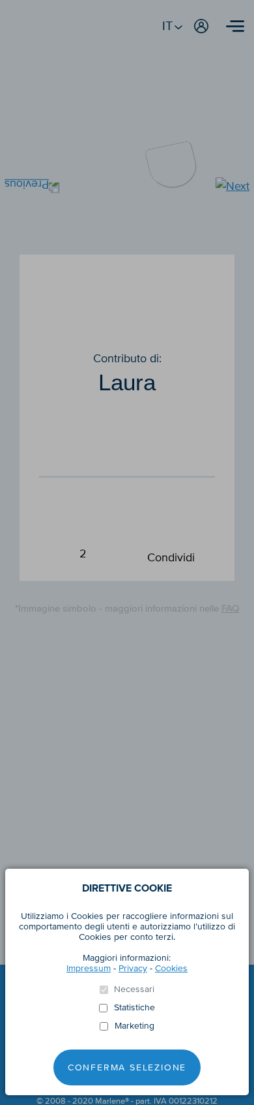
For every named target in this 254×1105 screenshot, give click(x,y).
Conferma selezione (127, 1067)
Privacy (133, 968)
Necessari (134, 989)
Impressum (88, 968)
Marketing (134, 1026)
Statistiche (134, 1008)
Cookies (171, 968)
